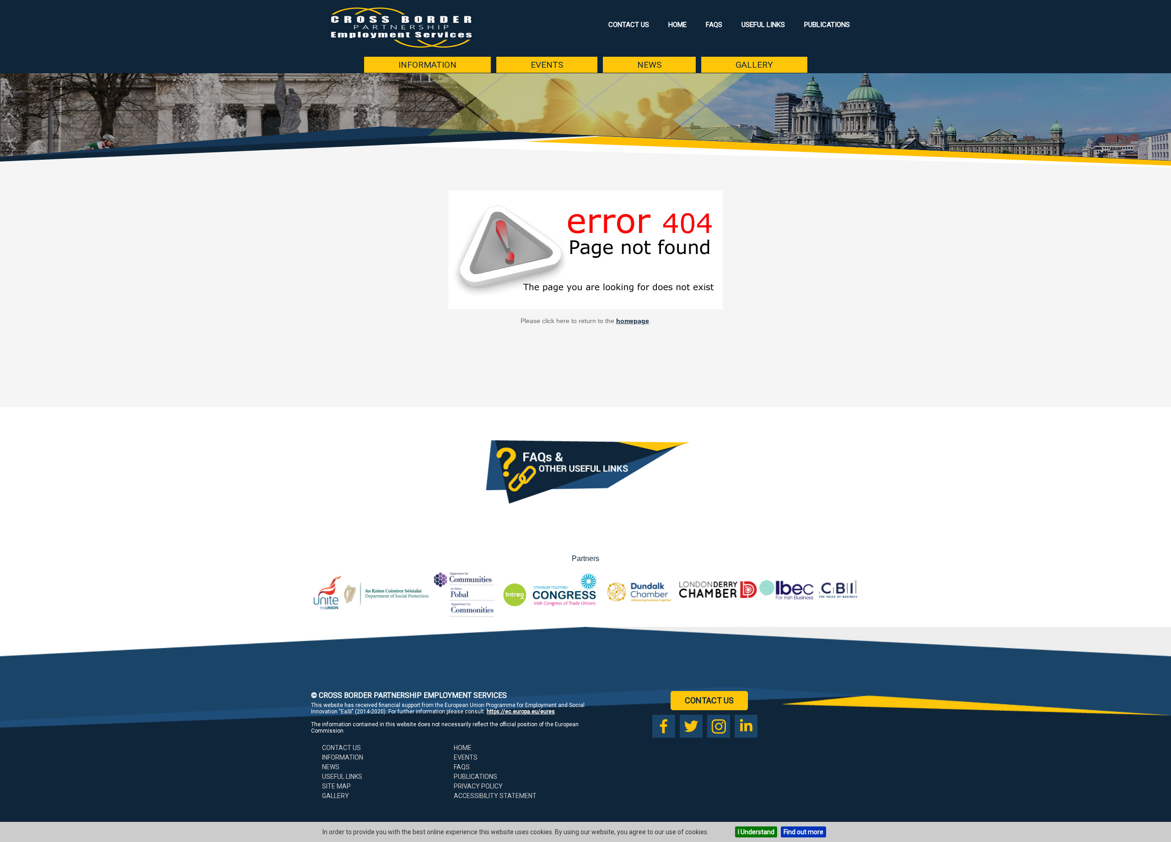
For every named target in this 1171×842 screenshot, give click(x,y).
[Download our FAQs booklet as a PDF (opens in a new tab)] (585, 513)
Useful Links (763, 25)
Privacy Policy (478, 786)
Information (427, 64)
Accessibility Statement (495, 795)
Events (547, 64)
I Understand (756, 832)
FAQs (714, 25)
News (649, 64)
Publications (827, 25)
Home (677, 25)
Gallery (754, 64)
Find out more (803, 832)
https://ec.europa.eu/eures (521, 711)
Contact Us (628, 25)
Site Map (336, 786)
